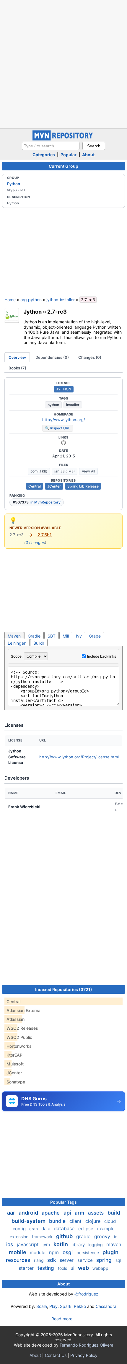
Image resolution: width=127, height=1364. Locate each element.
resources (19, 1260)
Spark (65, 1306)
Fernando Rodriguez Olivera (86, 1344)
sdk (52, 1260)
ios (10, 1244)
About (88, 154)
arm (80, 1213)
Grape (95, 635)
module (38, 1252)
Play (53, 1306)
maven (113, 1244)
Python (13, 183)
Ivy (79, 635)
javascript (28, 1244)
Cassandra (106, 1306)
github (65, 1236)
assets (96, 1213)
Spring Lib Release (83, 486)
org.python (31, 299)
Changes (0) (89, 357)
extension (20, 1236)
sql (118, 1260)
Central (34, 486)
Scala (41, 1306)
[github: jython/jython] (63, 442)
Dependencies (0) (52, 357)
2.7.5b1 (45, 534)
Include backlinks (101, 656)
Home (10, 299)
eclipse (86, 1228)
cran (34, 1228)
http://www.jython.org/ (63, 419)
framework (43, 1236)
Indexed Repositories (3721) (63, 989)
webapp (100, 1268)
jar (64, 471)
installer (72, 404)
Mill (66, 635)
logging (96, 1244)
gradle (84, 1236)
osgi (68, 1252)
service (85, 1260)
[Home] (63, 138)
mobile (18, 1252)
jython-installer (60, 299)
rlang (39, 1260)
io (115, 1236)
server (67, 1260)
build (114, 1213)
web (84, 1268)
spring (104, 1260)
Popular (68, 154)
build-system (29, 1221)
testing (47, 1268)
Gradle (34, 635)
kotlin (61, 1244)
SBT (52, 635)
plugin (110, 1252)
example (106, 1228)
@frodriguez (86, 1293)
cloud (110, 1221)
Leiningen (17, 643)
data (46, 1228)
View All (88, 471)
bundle (58, 1221)
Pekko (80, 1306)
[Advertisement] (63, 63)
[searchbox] (50, 146)
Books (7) (17, 368)
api (68, 1213)
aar (11, 1213)
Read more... (63, 1318)
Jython (33, 311)
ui (73, 1268)
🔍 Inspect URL (57, 428)
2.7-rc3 (57, 311)
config (20, 1228)
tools (63, 1268)
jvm (47, 1244)
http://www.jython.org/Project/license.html (79, 756)
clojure (93, 1221)
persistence (88, 1252)
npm (54, 1252)
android (29, 1213)
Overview (17, 357)
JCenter (54, 486)
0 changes (35, 542)
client (76, 1221)
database (65, 1228)
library (78, 1244)
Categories (43, 154)
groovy (103, 1236)
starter (27, 1268)
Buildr (38, 643)
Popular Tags (63, 1202)
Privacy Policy (83, 1355)
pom (38, 471)
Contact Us (55, 1355)
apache (51, 1213)
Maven (14, 635)
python (53, 404)
